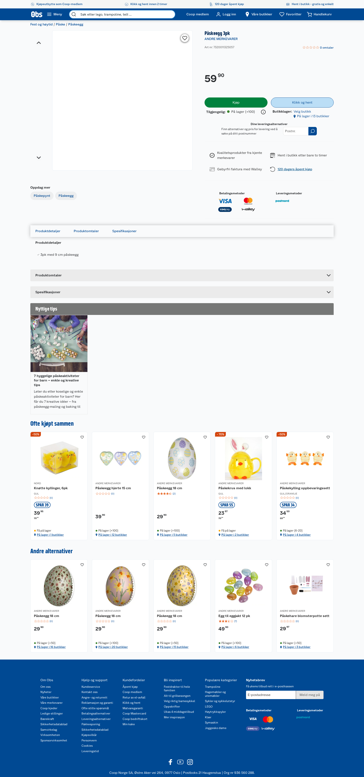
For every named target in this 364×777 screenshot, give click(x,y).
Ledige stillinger (51, 713)
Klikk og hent (132, 702)
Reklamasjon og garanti (97, 702)
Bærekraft (47, 719)
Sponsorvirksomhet (53, 740)
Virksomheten (50, 735)
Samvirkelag (48, 729)
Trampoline (212, 686)
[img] (59, 497)
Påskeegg (75, 24)
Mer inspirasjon (174, 717)
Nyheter (45, 692)
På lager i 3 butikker (296, 647)
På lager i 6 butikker (235, 647)
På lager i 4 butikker (297, 534)
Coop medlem (132, 692)
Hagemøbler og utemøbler (215, 693)
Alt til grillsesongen (177, 695)
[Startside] (36, 14)
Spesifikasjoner (124, 231)
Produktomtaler (86, 231)
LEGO (209, 706)
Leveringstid (90, 751)
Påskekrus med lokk (234, 488)
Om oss (45, 686)
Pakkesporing (91, 724)
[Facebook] (170, 762)
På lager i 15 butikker (174, 647)
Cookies (87, 745)
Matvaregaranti (133, 708)
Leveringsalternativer (96, 719)
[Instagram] (190, 762)
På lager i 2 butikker (235, 534)
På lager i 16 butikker (51, 647)
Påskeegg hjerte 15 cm (113, 488)
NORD (37, 483)
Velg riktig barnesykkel (179, 701)
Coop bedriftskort (135, 719)
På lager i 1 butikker (50, 534)
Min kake (129, 724)
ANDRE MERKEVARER (221, 39)
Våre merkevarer (51, 702)
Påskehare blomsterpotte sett (304, 616)
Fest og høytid (41, 24)
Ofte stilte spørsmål (95, 708)
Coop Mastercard (134, 713)
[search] (74, 14)
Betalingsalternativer (96, 713)
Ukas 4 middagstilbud (179, 711)
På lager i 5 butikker (173, 534)
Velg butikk (302, 111)
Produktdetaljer (47, 231)
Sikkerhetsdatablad (53, 724)
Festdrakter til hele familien (177, 688)
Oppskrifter (172, 706)
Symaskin (211, 722)
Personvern (89, 740)
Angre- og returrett (94, 697)
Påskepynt (42, 196)
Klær (208, 717)
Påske (60, 24)
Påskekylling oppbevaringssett (305, 488)
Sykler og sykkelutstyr (220, 701)
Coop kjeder (48, 708)
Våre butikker (49, 697)
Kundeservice (91, 686)
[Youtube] (180, 762)
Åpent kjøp (130, 686)
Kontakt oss (90, 692)
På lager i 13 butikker (313, 116)
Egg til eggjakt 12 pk (234, 616)
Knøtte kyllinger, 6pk (51, 488)
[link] (318, 48)
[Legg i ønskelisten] (185, 38)
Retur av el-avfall (134, 697)
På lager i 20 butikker (113, 647)
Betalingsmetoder (232, 193)
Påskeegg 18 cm (169, 488)
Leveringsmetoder (289, 193)
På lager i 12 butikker (112, 534)
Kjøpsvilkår (89, 735)
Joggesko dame (215, 728)
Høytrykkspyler (215, 711)
